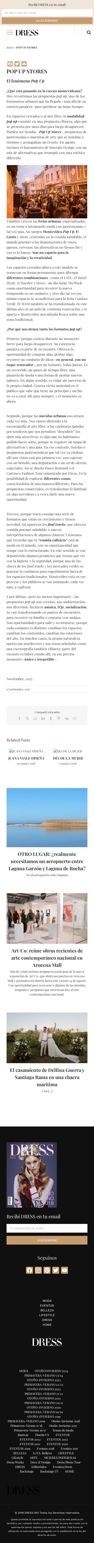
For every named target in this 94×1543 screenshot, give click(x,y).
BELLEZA (47, 1310)
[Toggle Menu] (10, 33)
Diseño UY (42, 1435)
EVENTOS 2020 (57, 1444)
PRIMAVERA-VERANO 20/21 (43, 1403)
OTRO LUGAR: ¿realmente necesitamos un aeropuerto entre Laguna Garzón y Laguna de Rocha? (47, 861)
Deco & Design (40, 1462)
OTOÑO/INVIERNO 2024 (51, 1371)
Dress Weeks (15, 1462)
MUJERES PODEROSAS (60, 1458)
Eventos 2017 (69, 1448)
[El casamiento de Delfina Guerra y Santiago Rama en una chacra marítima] (47, 1037)
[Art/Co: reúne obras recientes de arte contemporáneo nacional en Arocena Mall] (47, 918)
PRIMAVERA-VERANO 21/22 (44, 1394)
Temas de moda (62, 1430)
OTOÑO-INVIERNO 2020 (44, 1407)
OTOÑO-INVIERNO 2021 (44, 1398)
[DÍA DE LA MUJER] (68, 751)
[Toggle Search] (89, 32)
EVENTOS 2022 (57, 1439)
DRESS (47, 1320)
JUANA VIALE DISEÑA (26, 758)
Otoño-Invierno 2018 (66, 1421)
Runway (23, 1435)
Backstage (27, 1471)
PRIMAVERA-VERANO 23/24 (43, 1375)
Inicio (10, 47)
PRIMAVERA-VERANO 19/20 (43, 1412)
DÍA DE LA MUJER (68, 758)
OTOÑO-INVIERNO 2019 (44, 1416)
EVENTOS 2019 (20, 1448)
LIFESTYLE (47, 1315)
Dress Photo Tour (69, 1462)
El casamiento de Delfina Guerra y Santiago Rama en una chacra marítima (47, 1077)
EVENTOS (47, 1305)
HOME (47, 1324)
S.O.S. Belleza (42, 1453)
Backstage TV (49, 1471)
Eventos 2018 (45, 1448)
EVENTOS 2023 (30, 1439)
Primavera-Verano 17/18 (26, 1426)
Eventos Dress (62, 1467)
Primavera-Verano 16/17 (30, 1430)
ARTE (34, 1458)
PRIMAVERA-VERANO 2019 (26, 1421)
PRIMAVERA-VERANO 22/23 (43, 1384)
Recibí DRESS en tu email (47, 4)
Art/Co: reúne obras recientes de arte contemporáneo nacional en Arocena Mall (47, 957)
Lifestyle (17, 1458)
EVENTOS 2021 (30, 1444)
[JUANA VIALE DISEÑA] (26, 751)
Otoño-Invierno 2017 (63, 1426)
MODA (47, 1300)
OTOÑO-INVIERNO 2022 (44, 1389)
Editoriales (38, 1467)
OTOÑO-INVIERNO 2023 (44, 1380)
